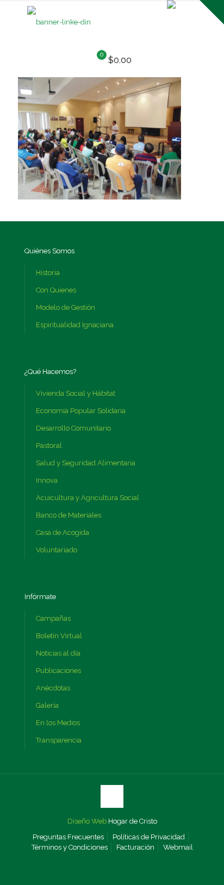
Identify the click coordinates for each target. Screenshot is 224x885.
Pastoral (49, 445)
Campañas (53, 618)
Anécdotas (53, 688)
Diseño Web (87, 821)
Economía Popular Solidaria (81, 411)
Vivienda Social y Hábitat (75, 393)
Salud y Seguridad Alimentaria (85, 463)
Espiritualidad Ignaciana (75, 325)
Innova (47, 480)
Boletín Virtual (59, 636)
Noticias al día (58, 653)
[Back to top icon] (112, 796)
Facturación (135, 847)
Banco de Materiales (68, 515)
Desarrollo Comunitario (73, 428)
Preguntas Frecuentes (68, 837)
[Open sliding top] (212, 12)
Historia (48, 273)
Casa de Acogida (62, 532)
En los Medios (58, 723)
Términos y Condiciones (70, 847)
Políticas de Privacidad (149, 837)
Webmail (178, 847)
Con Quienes (56, 290)
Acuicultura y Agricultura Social (87, 498)
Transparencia (59, 740)
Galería (47, 705)
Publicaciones (58, 670)
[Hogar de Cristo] (59, 22)
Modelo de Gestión (65, 307)
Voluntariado (56, 550)
